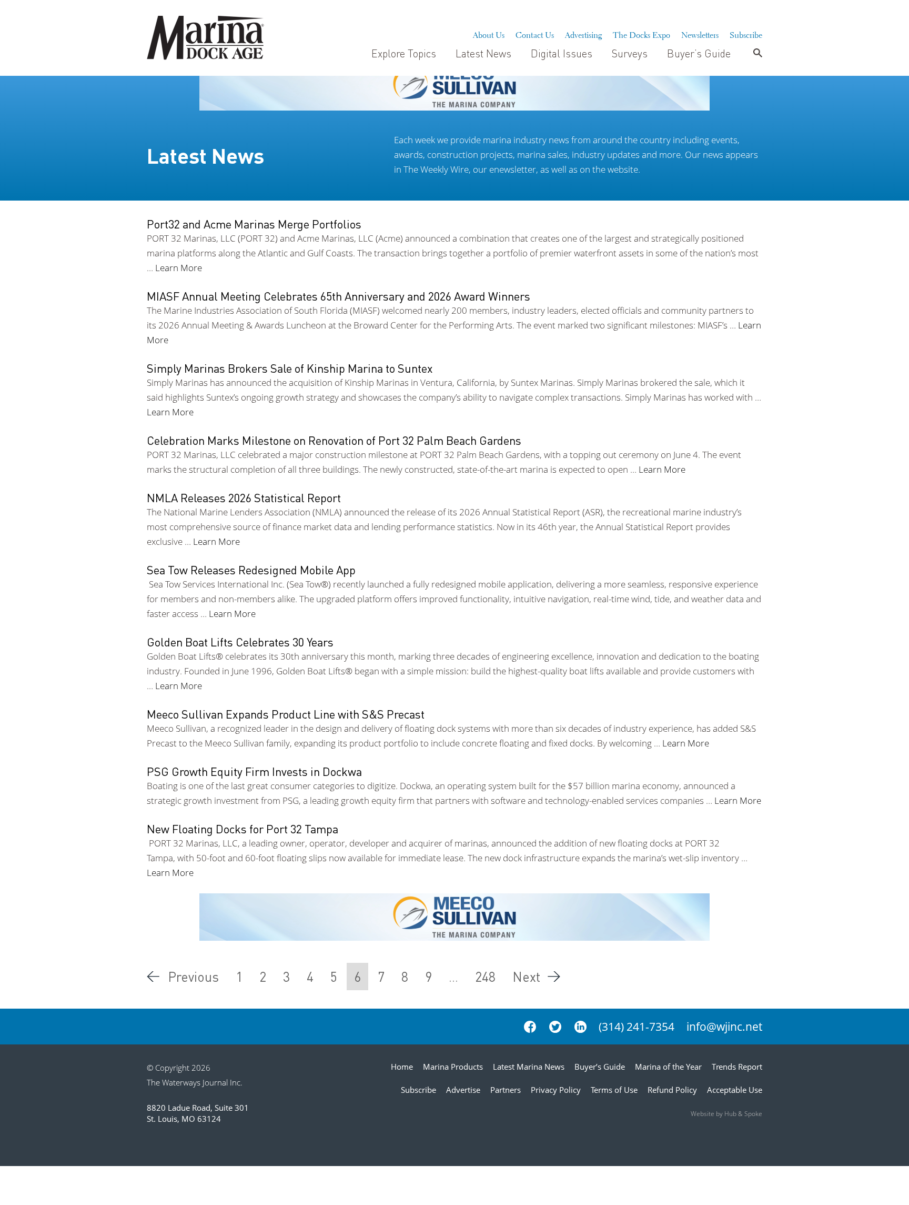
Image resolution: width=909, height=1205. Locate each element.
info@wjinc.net (724, 1026)
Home (402, 1066)
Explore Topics (403, 53)
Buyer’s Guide (699, 53)
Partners (505, 1089)
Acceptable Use (734, 1089)
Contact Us (535, 34)
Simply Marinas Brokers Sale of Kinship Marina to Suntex (290, 368)
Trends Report (737, 1066)
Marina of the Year (668, 1066)
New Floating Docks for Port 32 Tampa (242, 828)
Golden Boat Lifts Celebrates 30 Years (240, 641)
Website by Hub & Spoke (726, 1113)
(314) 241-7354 (636, 1026)
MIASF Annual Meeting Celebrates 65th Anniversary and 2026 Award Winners (338, 295)
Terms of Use (614, 1089)
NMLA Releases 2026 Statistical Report (244, 497)
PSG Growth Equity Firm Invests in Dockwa (254, 771)
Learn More (178, 268)
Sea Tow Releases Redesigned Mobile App (251, 569)
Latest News (483, 53)
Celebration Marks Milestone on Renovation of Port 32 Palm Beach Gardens (334, 440)
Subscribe (746, 34)
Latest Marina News (528, 1066)
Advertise (463, 1089)
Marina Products (453, 1066)
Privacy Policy (556, 1089)
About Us (488, 34)
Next (526, 976)
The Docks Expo (641, 34)
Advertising (583, 34)
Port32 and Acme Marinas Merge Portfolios (254, 223)
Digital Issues (561, 53)
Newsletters (700, 34)
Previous (193, 976)
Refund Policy (672, 1089)
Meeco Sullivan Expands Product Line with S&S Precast (286, 713)
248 (485, 976)
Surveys (630, 53)
